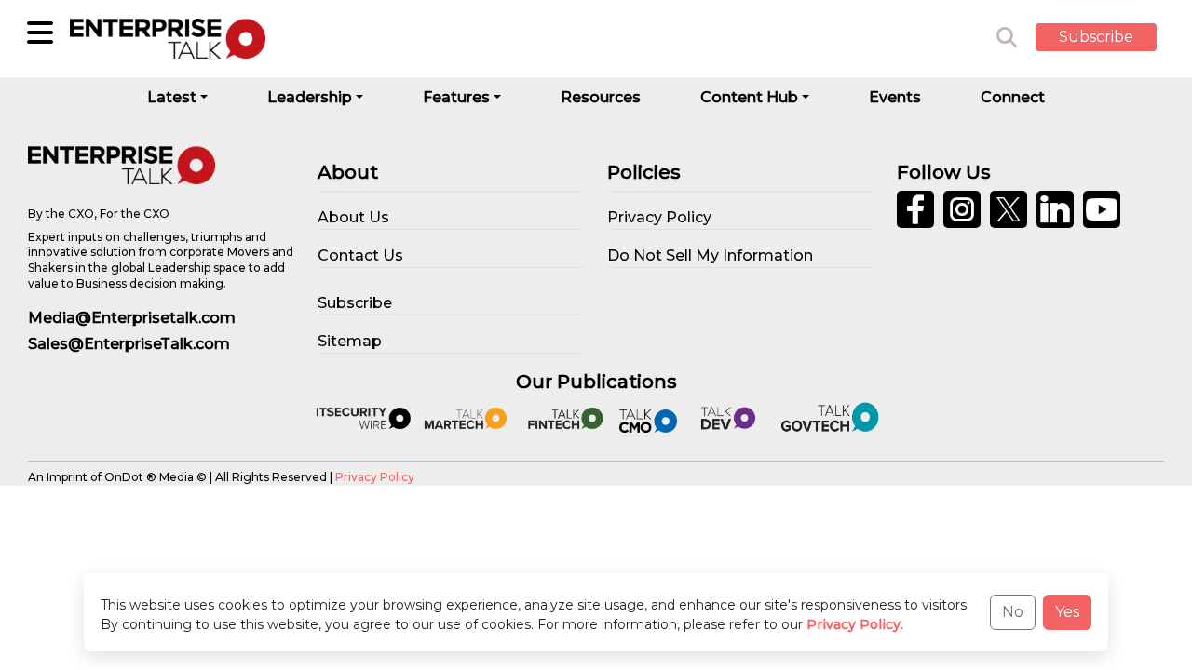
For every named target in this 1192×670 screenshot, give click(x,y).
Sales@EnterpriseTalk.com (129, 344)
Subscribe (1096, 37)
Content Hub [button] (749, 97)
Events (895, 97)
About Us (353, 217)
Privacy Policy (374, 477)
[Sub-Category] (40, 32)
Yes (1067, 612)
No (1012, 612)
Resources (601, 97)
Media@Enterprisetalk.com (132, 318)
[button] (1110, 38)
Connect (1013, 97)
